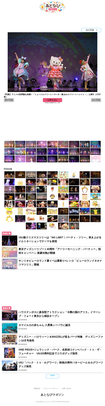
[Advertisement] (52, 21)
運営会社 (37, 388)
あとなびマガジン (52, 394)
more (52, 375)
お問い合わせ (66, 388)
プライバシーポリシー (51, 388)
